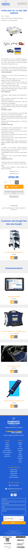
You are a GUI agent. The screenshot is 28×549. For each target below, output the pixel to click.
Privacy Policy (13, 469)
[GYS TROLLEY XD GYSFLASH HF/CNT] (14, 240)
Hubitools (20, 450)
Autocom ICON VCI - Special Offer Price (14, 400)
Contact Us (7, 448)
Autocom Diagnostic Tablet (14, 366)
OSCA (20, 444)
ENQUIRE (13, 522)
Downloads (7, 454)
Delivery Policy (13, 471)
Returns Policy (13, 473)
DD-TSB (20, 456)
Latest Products (7, 450)
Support (7, 446)
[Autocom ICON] (14, 388)
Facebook (12, 495)
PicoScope (20, 458)
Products (7, 444)
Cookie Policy (13, 475)
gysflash (13, 209)
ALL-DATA (20, 448)
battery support (10, 208)
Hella (20, 460)
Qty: (5, 182)
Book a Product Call (7, 452)
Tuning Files (7, 456)
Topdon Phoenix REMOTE (14, 296)
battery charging (19, 208)
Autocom (20, 443)
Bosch (20, 462)
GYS (17, 171)
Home (7, 443)
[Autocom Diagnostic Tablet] (14, 353)
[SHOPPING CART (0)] (21, 4)
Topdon (20, 454)
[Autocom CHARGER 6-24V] (14, 319)
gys (3, 208)
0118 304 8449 (14, 485)
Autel (20, 452)
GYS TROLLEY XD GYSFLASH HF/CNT (14, 252)
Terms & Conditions (13, 477)
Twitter (15, 495)
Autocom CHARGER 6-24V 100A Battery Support (14, 331)
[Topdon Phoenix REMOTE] (14, 284)
